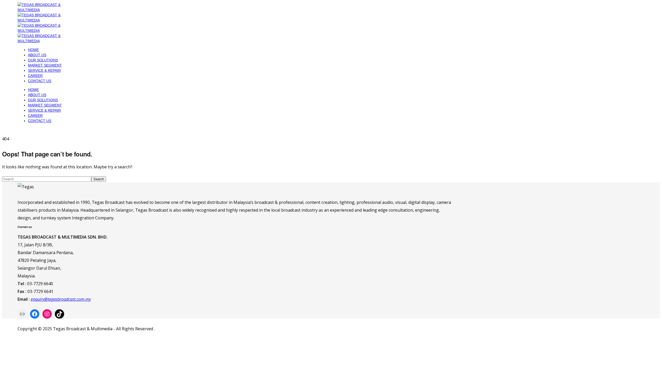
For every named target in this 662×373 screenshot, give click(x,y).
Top (649, 360)
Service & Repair (44, 70)
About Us (37, 55)
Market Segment (45, 65)
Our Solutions (43, 60)
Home (33, 50)
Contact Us (39, 81)
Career (35, 76)
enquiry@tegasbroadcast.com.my (61, 299)
